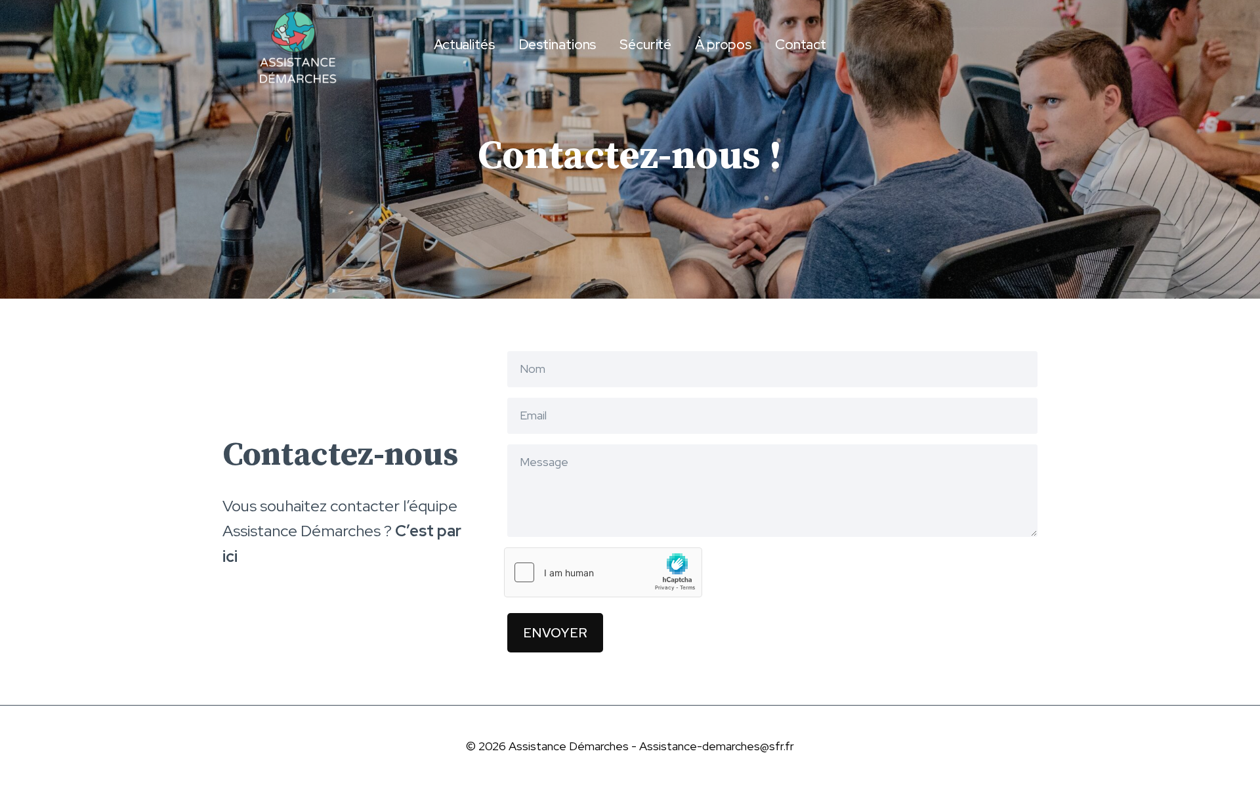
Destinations (557, 44)
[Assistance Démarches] (294, 44)
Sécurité (645, 44)
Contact (800, 44)
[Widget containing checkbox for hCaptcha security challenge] (603, 572)
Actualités (464, 44)
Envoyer (555, 632)
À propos (723, 44)
